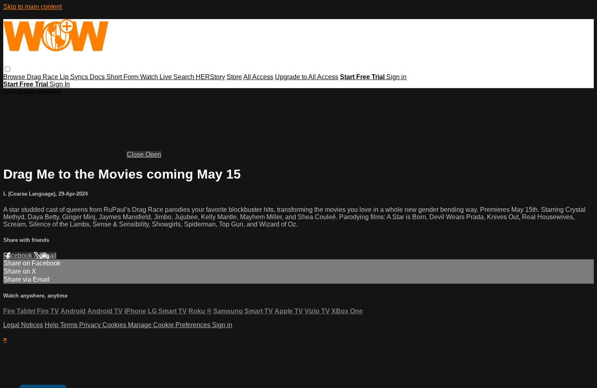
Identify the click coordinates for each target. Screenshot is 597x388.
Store (234, 76)
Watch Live (156, 76)
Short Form (123, 76)
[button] (7, 69)
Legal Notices (23, 324)
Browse (15, 76)
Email (48, 255)
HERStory (210, 76)
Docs (98, 76)
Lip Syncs (75, 76)
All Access (258, 76)
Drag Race (43, 76)
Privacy (90, 324)
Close (136, 154)
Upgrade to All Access (306, 76)
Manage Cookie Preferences (170, 324)
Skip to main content (32, 6)
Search (184, 76)
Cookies (115, 324)
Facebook (18, 255)
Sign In (60, 84)
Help (52, 324)
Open (153, 154)
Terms (69, 324)
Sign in (396, 76)
